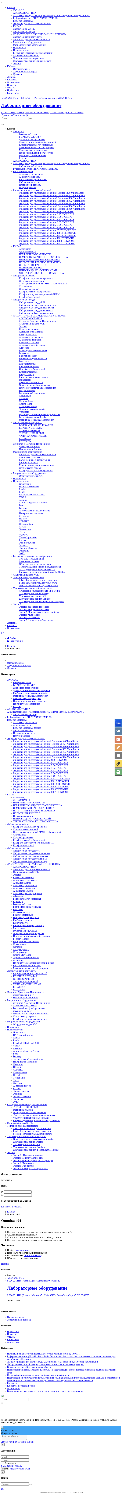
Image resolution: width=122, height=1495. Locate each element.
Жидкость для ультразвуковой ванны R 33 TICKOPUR (46, 222)
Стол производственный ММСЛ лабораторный (43, 283)
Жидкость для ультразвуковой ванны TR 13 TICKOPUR (47, 233)
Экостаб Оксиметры (29, 617)
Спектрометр (25, 404)
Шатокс (23, 540)
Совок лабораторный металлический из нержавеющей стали (38, 1375)
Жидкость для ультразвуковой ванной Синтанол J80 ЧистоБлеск (51, 193)
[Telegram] (5, 1305)
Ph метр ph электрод (29, 329)
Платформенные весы (30, 185)
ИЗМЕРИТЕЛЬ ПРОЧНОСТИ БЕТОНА (39, 259)
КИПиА (17, 26)
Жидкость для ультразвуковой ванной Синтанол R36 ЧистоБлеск (52, 206)
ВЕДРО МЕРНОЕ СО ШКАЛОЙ (36, 425)
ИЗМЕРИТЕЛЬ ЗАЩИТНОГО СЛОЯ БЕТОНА (43, 257)
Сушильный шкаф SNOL (26, 55)
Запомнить (10, 1463)
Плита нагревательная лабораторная (37, 388)
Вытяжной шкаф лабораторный (35, 460)
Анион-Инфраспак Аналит (33, 502)
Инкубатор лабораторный (32, 369)
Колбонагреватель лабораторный (36, 144)
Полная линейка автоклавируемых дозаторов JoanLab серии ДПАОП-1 (43, 1353)
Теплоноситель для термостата (28, 58)
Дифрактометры (27, 363)
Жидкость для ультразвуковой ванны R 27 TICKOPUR (46, 214)
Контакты (12, 79)
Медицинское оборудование (27, 42)
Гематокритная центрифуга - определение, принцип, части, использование (45, 1391)
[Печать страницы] (118, 772)
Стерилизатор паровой (30, 468)
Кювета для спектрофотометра (34, 377)
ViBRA (22, 497)
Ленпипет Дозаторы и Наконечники (31, 39)
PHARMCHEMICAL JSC (32, 494)
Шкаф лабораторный (29, 297)
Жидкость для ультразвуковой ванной (32, 23)
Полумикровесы (27, 187)
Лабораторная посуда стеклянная (36, 310)
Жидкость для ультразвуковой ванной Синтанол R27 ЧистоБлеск (52, 195)
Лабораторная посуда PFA (32, 302)
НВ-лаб (23, 518)
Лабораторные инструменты (27, 37)
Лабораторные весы (29, 182)
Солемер (23, 398)
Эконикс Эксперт (28, 548)
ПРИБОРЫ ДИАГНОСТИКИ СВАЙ (38, 270)
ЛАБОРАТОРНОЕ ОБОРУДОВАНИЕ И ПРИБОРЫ (39, 34)
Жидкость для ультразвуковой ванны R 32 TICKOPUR (46, 219)
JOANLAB (18, 10)
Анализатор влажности (31, 174)
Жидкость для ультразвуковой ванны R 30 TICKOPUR (46, 217)
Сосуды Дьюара (27, 401)
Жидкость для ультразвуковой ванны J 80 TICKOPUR (46, 211)
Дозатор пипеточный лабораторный (37, 142)
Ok (2, 1489)
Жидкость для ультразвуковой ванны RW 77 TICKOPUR (47, 230)
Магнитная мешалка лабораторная (36, 147)
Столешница (25, 286)
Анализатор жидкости (30, 339)
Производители (21, 50)
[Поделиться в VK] (118, 731)
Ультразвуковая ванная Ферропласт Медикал (41, 601)
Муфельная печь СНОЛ (31, 382)
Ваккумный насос (28, 134)
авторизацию (22, 1250)
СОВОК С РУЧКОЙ (29, 430)
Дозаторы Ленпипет (29, 446)
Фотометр (24, 412)
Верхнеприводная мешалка (33, 358)
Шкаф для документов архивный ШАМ (39, 294)
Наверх (5, 1264)
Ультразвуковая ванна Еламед (34, 593)
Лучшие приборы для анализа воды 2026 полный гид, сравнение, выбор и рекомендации (52, 1361)
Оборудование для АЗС (31, 476)
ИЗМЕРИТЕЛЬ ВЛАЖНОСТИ (35, 254)
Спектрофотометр (28, 406)
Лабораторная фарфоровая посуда (36, 313)
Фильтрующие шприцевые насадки (37, 569)
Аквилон (23, 500)
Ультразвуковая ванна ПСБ (32, 596)
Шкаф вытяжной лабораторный (35, 291)
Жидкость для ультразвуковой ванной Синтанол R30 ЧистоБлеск (52, 198)
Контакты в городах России (21, 1385)
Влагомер (24, 361)
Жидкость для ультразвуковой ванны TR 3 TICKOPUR (47, 241)
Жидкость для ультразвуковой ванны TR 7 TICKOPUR (47, 243)
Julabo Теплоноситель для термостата (38, 580)
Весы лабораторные (23, 21)
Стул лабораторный (29, 289)
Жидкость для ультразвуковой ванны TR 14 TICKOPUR (47, 235)
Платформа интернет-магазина (50, 1492)
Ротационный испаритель (32, 393)
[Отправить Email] (118, 739)
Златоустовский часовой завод (34, 510)
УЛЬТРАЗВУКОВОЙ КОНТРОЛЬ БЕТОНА (41, 273)
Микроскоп (25, 379)
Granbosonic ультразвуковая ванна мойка (39, 590)
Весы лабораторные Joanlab (33, 179)
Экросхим (24, 550)
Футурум (23, 534)
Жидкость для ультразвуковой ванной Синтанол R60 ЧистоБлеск (52, 209)
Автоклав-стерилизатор (31, 331)
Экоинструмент (27, 542)
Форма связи (13, 1342)
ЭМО (22, 553)
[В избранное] (118, 755)
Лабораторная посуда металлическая (37, 305)
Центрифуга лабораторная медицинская (39, 414)
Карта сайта (13, 93)
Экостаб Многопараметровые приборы (39, 612)
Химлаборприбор (28, 537)
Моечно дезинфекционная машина (36, 465)
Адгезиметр (25, 249)
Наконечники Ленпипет (31, 449)
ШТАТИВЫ (25, 441)
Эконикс (23, 545)
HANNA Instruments (29, 486)
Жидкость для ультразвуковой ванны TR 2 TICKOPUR (47, 238)
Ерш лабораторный (29, 366)
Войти (5, 1469)
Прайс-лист (13, 90)
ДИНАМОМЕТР (27, 251)
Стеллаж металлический (31, 281)
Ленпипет (24, 516)
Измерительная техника (31, 513)
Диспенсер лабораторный (32, 139)
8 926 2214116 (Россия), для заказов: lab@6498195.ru (45, 98)
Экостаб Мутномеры (29, 615)
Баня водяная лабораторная (33, 350)
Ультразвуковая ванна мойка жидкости (32, 61)
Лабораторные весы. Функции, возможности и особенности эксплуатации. (45, 1364)
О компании (13, 82)
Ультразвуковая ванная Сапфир (35, 598)
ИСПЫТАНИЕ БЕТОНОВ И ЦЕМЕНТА (40, 262)
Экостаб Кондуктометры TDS (34, 609)
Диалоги (17, 74)
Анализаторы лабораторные (33, 345)
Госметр (23, 508)
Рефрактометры (27, 390)
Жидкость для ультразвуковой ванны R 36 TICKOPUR (46, 225)
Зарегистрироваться (20, 1468)
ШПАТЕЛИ (25, 438)
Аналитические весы (29, 177)
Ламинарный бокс (28, 462)
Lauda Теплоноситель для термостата (38, 582)
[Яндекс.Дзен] (118, 764)
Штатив (23, 158)
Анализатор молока (29, 342)
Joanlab (22, 489)
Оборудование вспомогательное (35, 564)
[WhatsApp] (14, 1305)
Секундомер (25, 396)
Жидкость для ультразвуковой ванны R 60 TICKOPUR (46, 227)
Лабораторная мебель (24, 29)
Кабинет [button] (11, 66)
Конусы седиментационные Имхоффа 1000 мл (42, 572)
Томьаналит (25, 529)
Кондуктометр (26, 374)
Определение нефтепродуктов (34, 385)
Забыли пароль (14, 1466)
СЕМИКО (24, 521)
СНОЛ (22, 526)
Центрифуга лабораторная (32, 155)
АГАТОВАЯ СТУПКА (24, 13)
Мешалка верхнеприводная (33, 150)
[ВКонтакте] (2, 1305)
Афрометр (24, 347)
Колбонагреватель (28, 371)
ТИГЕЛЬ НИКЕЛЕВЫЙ (31, 433)
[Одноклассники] (8, 1305)
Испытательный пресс (30, 267)
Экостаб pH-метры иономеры (34, 607)
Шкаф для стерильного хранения (36, 278)
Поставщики (19, 47)
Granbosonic (25, 484)
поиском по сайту (33, 1255)
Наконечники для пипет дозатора (36, 152)
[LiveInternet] (118, 747)
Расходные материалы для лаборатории (33, 53)
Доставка (12, 77)
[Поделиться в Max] (118, 723)
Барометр (24, 353)
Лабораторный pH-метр (31, 166)
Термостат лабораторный (32, 409)
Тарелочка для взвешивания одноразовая (40, 566)
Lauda (22, 492)
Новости (11, 85)
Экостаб (17, 63)
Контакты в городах (11, 1206)
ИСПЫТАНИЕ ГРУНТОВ (32, 265)
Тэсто (22, 532)
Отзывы (11, 87)
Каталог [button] (11, 7)
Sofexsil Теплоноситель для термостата (38, 585)
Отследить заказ (21, 69)
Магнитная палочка (29, 561)
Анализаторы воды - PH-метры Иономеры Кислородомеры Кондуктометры (51, 15)
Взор (21, 505)
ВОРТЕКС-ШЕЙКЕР (30, 136)
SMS (3, 1466)
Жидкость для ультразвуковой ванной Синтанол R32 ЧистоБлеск (52, 201)
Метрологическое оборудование (29, 45)
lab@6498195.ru (9, 98)
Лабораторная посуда (24, 31)
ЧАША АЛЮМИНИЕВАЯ (33, 436)
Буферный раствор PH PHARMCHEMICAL (35, 18)
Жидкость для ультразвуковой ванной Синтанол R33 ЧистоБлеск (52, 203)
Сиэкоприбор (26, 524)
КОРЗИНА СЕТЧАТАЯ (31, 428)
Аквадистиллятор (28, 334)
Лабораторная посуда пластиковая (36, 307)
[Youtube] (11, 1305)
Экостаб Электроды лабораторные (36, 620)
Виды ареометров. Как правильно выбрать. (29, 1367)
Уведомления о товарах (25, 71)
